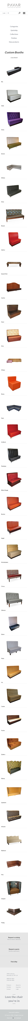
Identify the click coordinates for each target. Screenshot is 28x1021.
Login (4, 13)
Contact (9, 989)
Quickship (14, 30)
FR (8, 13)
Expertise (18, 987)
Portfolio (9, 987)
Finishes (14, 38)
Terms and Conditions (14, 1012)
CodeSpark (18, 1018)
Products (9, 985)
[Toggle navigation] (24, 13)
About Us (18, 985)
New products (14, 42)
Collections (14, 34)
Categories (14, 26)
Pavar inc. (8, 1015)
